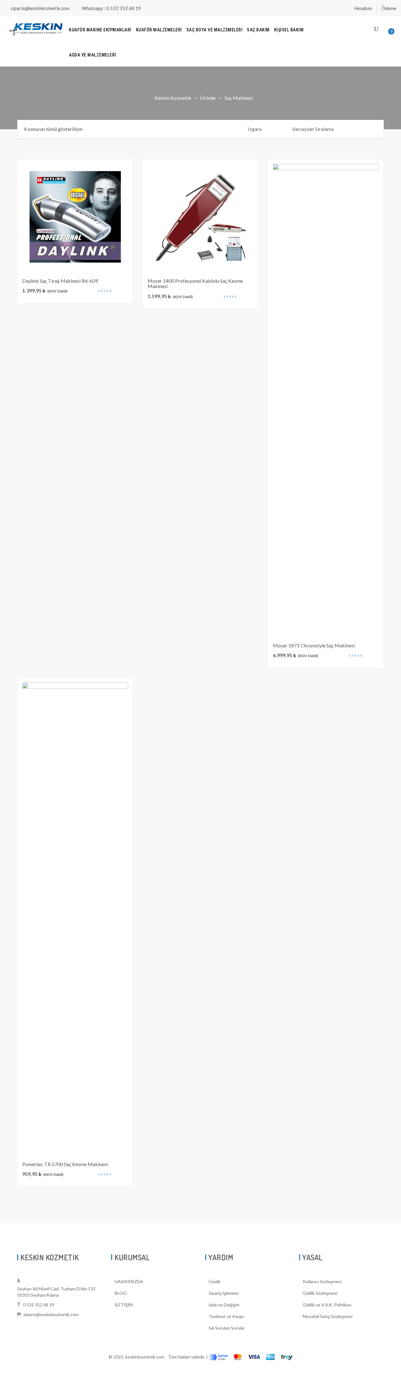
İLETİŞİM (124, 1304)
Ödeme (389, 8)
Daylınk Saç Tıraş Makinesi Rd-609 (60, 281)
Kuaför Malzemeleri (159, 29)
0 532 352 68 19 (38, 1304)
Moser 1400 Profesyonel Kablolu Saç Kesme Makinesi (195, 283)
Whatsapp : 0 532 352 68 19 (111, 8)
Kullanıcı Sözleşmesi (322, 1281)
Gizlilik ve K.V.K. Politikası (327, 1304)
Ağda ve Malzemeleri (92, 54)
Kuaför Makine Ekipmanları (100, 29)
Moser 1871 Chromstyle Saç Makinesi (314, 645)
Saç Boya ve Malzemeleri (214, 29)
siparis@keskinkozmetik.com (40, 8)
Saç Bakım (258, 29)
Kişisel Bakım (289, 29)
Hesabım (363, 8)
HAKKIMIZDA (129, 1281)
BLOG (121, 1293)
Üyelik (215, 1281)
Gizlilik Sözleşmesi (320, 1293)
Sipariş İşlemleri (224, 1293)
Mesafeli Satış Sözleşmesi (327, 1316)
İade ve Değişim (224, 1304)
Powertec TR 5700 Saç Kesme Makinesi (65, 1164)
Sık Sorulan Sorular (227, 1328)
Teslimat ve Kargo (226, 1316)
